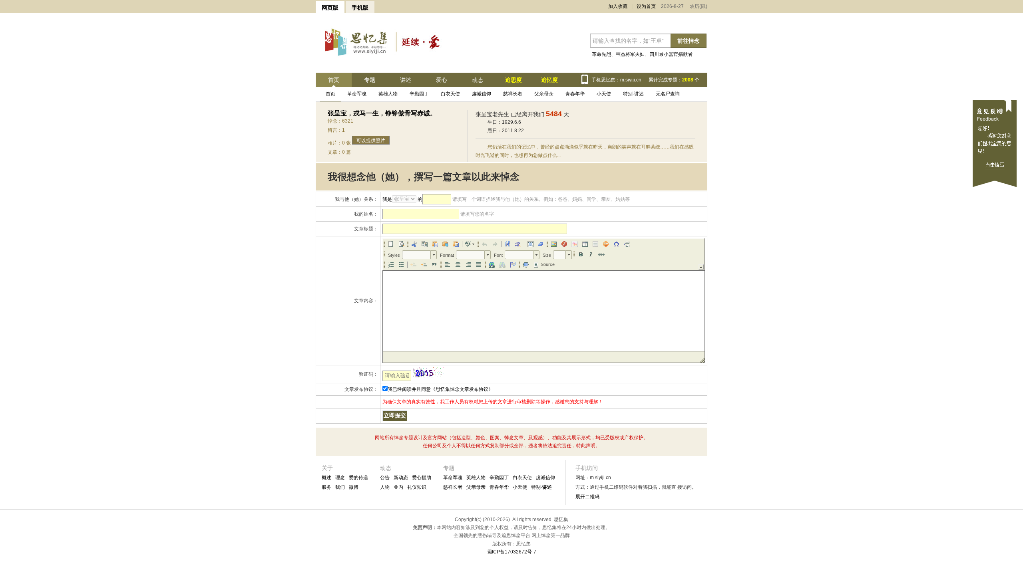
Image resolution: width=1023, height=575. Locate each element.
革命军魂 (356, 94)
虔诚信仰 (481, 94)
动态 (477, 80)
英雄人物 (388, 94)
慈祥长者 (512, 94)
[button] (391, 244)
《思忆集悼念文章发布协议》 (462, 389)
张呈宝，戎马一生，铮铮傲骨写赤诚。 (382, 113)
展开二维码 (587, 497)
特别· (541, 487)
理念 (340, 477)
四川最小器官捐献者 (671, 54)
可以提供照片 (370, 140)
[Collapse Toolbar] (701, 267)
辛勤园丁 (419, 94)
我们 (340, 487)
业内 (398, 487)
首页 (333, 80)
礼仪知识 (416, 487)
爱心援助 (421, 477)
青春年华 (575, 94)
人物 (385, 487)
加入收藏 (617, 6)
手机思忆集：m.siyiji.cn (616, 80)
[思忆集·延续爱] (383, 59)
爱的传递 (358, 477)
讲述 (405, 80)
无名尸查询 (668, 94)
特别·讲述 (633, 94)
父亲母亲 (543, 94)
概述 (326, 477)
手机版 (360, 7)
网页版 (330, 7)
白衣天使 (450, 94)
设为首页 (646, 6)
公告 (385, 477)
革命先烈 (601, 54)
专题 (369, 80)
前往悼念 (688, 41)
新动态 (401, 477)
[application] (543, 300)
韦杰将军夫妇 (630, 54)
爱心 (441, 80)
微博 (353, 487)
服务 (326, 487)
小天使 (604, 94)
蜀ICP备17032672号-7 (511, 552)
